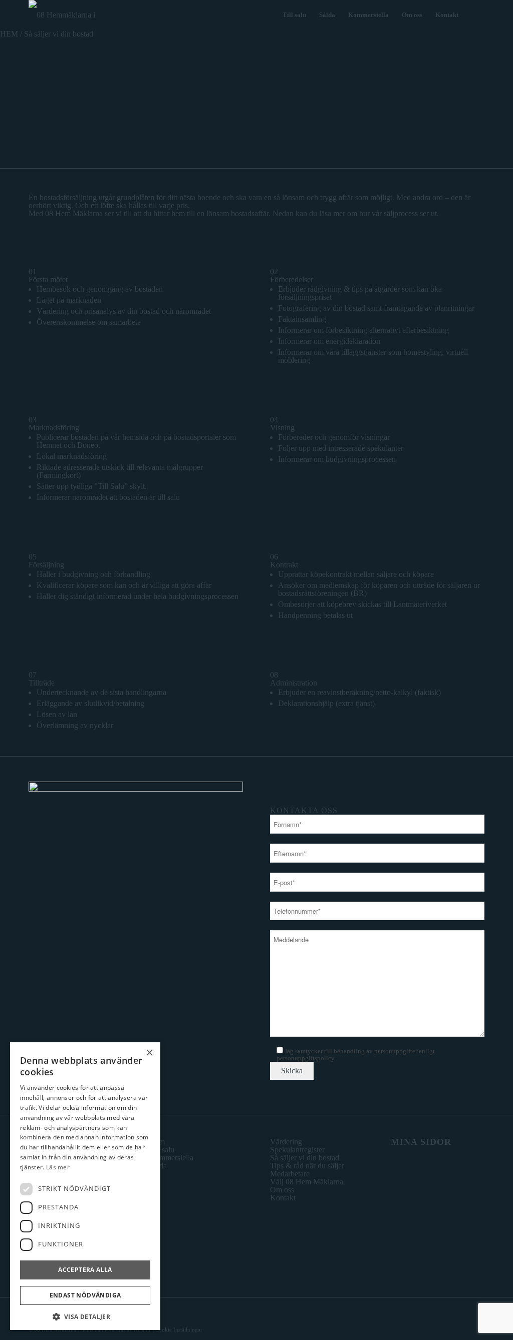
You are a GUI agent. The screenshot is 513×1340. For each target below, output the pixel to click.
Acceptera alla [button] (85, 1269)
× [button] (149, 1053)
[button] (85, 1315)
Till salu (161, 1149)
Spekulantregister (297, 1149)
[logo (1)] (74, 15)
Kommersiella (171, 1157)
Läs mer (58, 1167)
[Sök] (474, 15)
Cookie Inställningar (178, 1329)
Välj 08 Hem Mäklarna (306, 1181)
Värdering (286, 1141)
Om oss (282, 1189)
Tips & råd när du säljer (307, 1165)
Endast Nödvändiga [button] (85, 1295)
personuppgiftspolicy (306, 1058)
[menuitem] (294, 15)
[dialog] (85, 1186)
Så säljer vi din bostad (304, 1157)
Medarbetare (290, 1173)
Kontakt (283, 1197)
